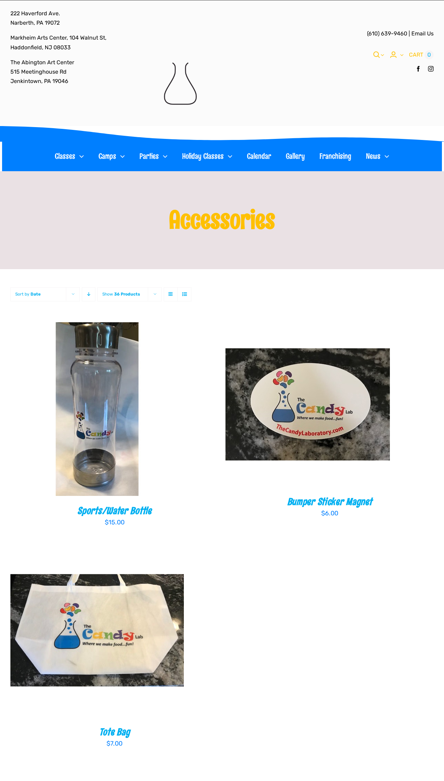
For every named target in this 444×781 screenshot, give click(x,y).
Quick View (122, 410)
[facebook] (418, 69)
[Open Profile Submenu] (400, 55)
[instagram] (431, 69)
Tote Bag (114, 731)
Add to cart (75, 410)
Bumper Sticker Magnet (329, 501)
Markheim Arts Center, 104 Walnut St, (58, 37)
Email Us (422, 33)
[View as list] (184, 294)
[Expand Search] (382, 55)
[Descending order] (88, 294)
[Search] (377, 55)
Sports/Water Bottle (114, 510)
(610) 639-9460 (387, 33)
